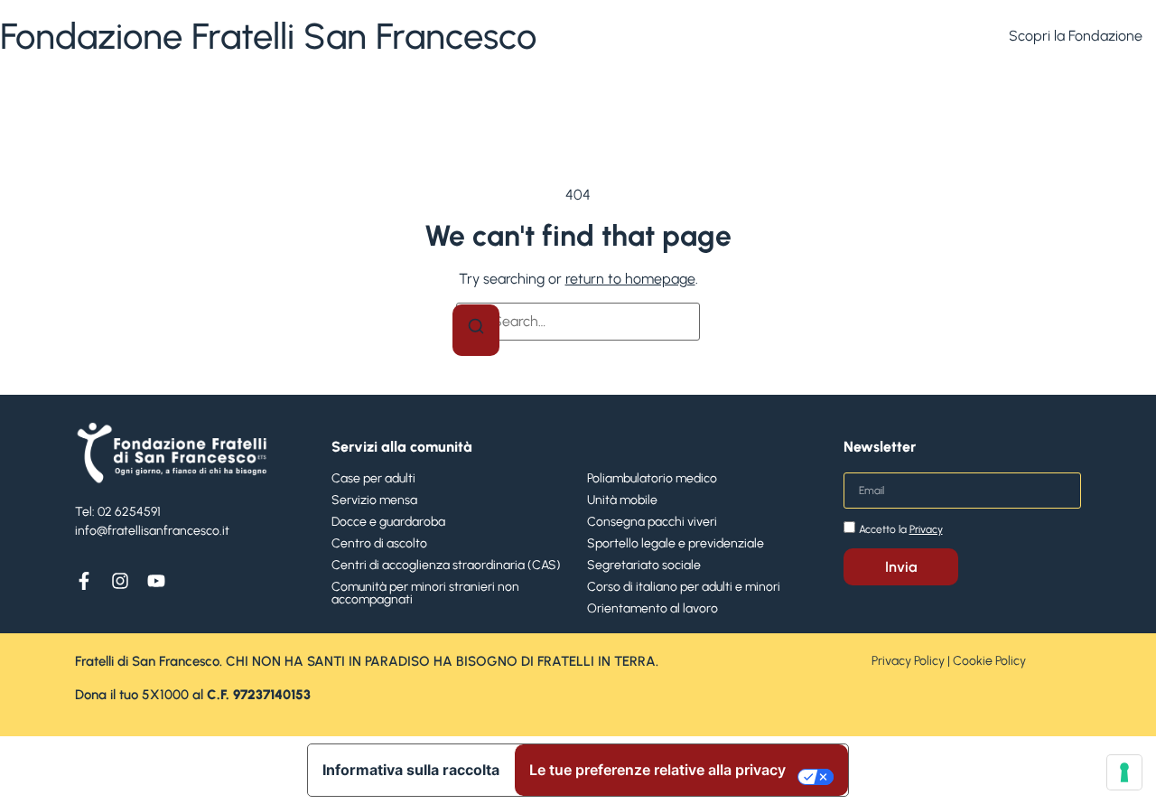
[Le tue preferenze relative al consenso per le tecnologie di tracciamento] (1124, 772)
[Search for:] (578, 322)
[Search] (475, 330)
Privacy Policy (908, 660)
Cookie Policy (989, 660)
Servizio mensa (374, 500)
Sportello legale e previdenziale (675, 543)
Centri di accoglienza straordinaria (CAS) (446, 565)
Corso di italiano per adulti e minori (683, 586)
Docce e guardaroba (388, 521)
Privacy (926, 529)
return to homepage (630, 278)
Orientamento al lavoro (652, 608)
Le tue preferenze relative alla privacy (657, 770)
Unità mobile (622, 500)
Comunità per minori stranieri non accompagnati (425, 593)
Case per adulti (373, 478)
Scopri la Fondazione (1075, 35)
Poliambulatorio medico (652, 478)
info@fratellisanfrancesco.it (152, 530)
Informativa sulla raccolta (410, 770)
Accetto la (901, 529)
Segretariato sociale (644, 565)
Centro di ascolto (379, 543)
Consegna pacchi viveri (652, 521)
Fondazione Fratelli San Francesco (268, 36)
